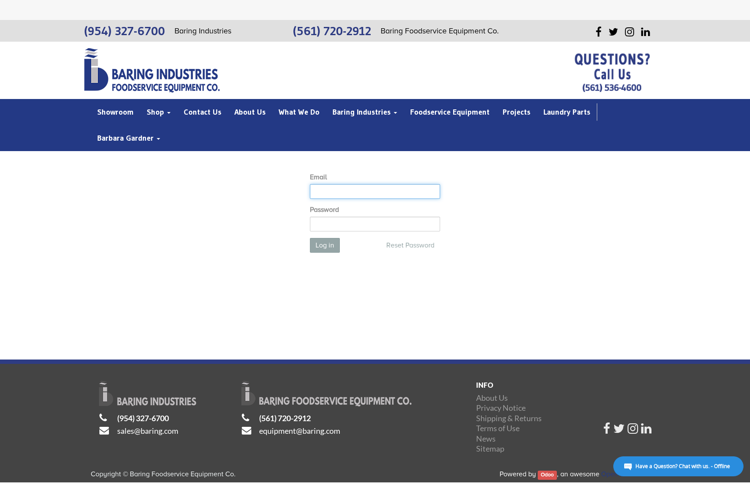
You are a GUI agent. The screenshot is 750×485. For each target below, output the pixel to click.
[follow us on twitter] (619, 430)
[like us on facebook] (606, 430)
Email (318, 177)
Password (324, 209)
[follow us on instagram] (633, 430)
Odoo (547, 475)
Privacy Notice (501, 407)
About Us (492, 398)
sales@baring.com (147, 431)
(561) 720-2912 (285, 418)
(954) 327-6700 (143, 418)
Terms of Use (498, 428)
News (486, 438)
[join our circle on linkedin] (646, 430)
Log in (325, 245)
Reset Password (410, 245)
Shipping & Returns (509, 418)
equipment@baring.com (299, 431)
